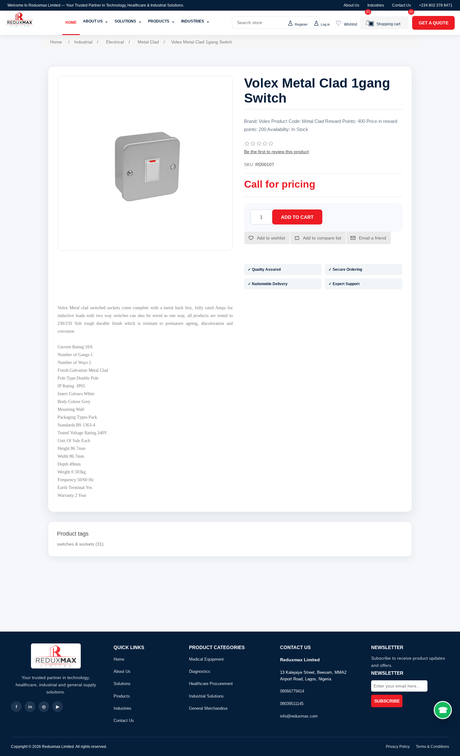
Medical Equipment (206, 659)
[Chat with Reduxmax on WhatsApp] (443, 710)
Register (301, 24)
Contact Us (401, 5)
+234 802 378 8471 (435, 5)
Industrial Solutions (206, 696)
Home (71, 22)
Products (161, 21)
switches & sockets (75, 544)
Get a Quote (433, 22)
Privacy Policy (398, 746)
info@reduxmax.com (299, 716)
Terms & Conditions (432, 746)
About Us (351, 5)
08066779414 (292, 691)
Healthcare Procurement (211, 683)
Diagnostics (199, 671)
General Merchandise (208, 708)
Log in (325, 24)
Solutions (128, 21)
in (30, 706)
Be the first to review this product (276, 151)
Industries (375, 5)
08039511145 (292, 703)
